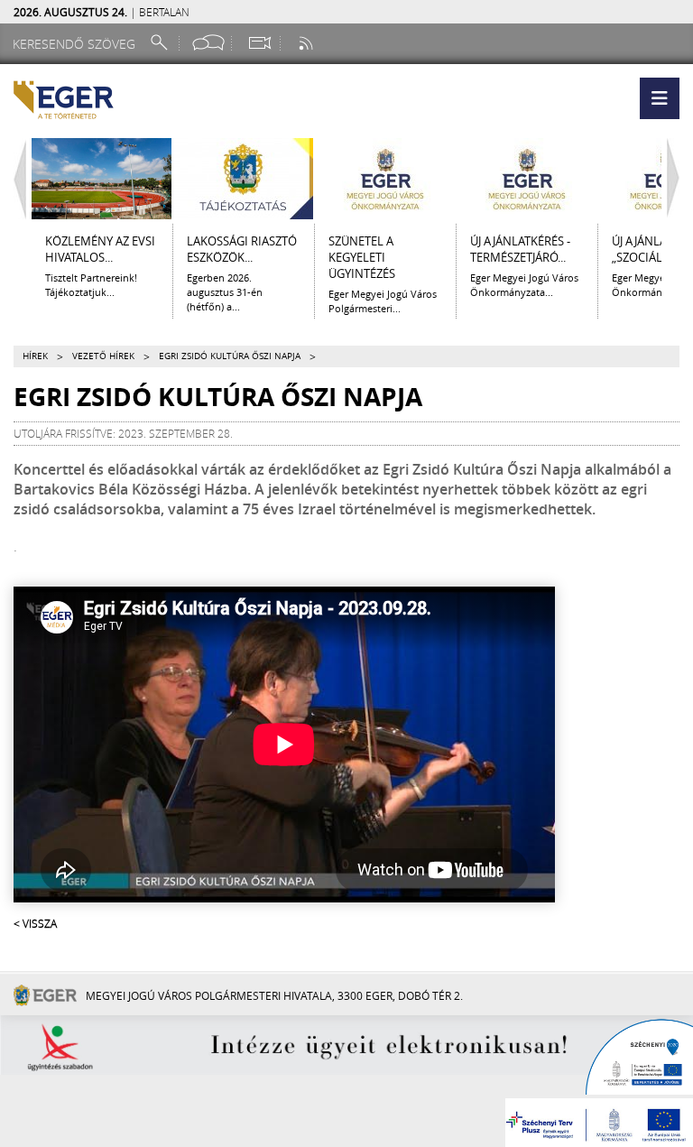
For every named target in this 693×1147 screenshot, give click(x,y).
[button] (659, 98)
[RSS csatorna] (307, 43)
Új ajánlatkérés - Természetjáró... (520, 249)
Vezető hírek (103, 356)
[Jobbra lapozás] (677, 178)
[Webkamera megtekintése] (259, 43)
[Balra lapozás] (15, 178)
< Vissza (35, 923)
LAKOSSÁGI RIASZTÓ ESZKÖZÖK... (242, 249)
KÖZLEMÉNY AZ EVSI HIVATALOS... (100, 249)
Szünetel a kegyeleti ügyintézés (361, 257)
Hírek (35, 356)
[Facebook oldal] (208, 43)
